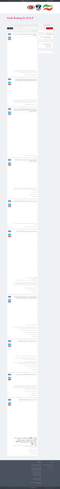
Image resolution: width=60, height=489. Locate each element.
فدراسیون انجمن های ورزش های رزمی (46, 43)
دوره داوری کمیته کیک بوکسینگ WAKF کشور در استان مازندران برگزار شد (25, 34)
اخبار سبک (24, 36)
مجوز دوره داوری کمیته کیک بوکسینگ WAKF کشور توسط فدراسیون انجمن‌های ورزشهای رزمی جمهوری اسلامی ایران (26, 80)
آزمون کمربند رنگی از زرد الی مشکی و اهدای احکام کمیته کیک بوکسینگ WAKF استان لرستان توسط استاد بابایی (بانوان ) (25, 297)
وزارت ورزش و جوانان (48, 46)
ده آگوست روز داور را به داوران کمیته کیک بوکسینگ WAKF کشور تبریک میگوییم (26, 160)
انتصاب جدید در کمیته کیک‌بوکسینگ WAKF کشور (28, 399)
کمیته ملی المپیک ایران (48, 45)
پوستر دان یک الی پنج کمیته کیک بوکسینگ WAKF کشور (26, 231)
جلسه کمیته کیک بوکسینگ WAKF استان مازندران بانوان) (26, 374)
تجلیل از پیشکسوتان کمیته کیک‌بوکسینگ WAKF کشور (27, 341)
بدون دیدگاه (21, 36)
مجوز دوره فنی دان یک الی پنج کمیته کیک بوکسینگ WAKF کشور (25, 201)
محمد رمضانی (33, 36)
